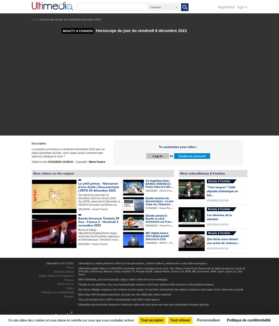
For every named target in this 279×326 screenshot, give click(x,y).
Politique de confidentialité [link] (249, 320)
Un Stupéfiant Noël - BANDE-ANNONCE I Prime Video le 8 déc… (160, 183)
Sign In (242, 6)
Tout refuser (180, 320)
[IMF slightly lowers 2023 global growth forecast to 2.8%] (133, 239)
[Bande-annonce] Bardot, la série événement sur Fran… (159, 218)
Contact (69, 296)
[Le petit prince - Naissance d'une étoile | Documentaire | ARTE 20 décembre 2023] (54, 196)
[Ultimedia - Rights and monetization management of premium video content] (52, 6)
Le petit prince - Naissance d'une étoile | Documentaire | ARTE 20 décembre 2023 (98, 187)
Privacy (69, 280)
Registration (226, 6)
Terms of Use (65, 284)
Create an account (192, 156)
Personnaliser (208, 320)
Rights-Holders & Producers (56, 275)
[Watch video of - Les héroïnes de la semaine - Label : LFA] (192, 217)
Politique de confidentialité (57, 292)
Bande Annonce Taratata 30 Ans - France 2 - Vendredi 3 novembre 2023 (98, 222)
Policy (70, 288)
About (70, 267)
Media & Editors (64, 271)
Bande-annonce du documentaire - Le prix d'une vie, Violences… (160, 201)
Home (35, 19)
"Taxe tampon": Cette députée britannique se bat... (222, 191)
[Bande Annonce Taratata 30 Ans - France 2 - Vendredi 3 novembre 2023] (54, 231)
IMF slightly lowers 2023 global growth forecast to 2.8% (157, 236)
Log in (157, 156)
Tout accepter (152, 320)
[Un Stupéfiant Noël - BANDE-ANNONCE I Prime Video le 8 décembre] (133, 187)
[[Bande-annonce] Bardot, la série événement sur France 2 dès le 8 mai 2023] (133, 222)
